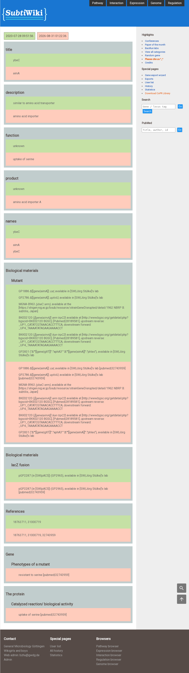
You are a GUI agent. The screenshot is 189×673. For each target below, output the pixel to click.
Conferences (152, 41)
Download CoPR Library (157, 93)
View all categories (155, 51)
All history (56, 650)
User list (149, 82)
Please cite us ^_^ (154, 59)
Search (147, 111)
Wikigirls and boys (16, 650)
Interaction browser (108, 655)
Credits (149, 62)
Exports (149, 78)
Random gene (152, 55)
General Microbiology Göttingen (24, 646)
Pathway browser (107, 646)
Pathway (97, 3)
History (149, 86)
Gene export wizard (155, 75)
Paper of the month (155, 44)
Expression (137, 3)
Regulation (175, 3)
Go (180, 106)
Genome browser (107, 664)
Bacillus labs (152, 48)
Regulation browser (108, 659)
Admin (8, 659)
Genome (156, 3)
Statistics (150, 89)
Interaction (116, 3)
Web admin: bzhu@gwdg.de (21, 655)
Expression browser (109, 650)
